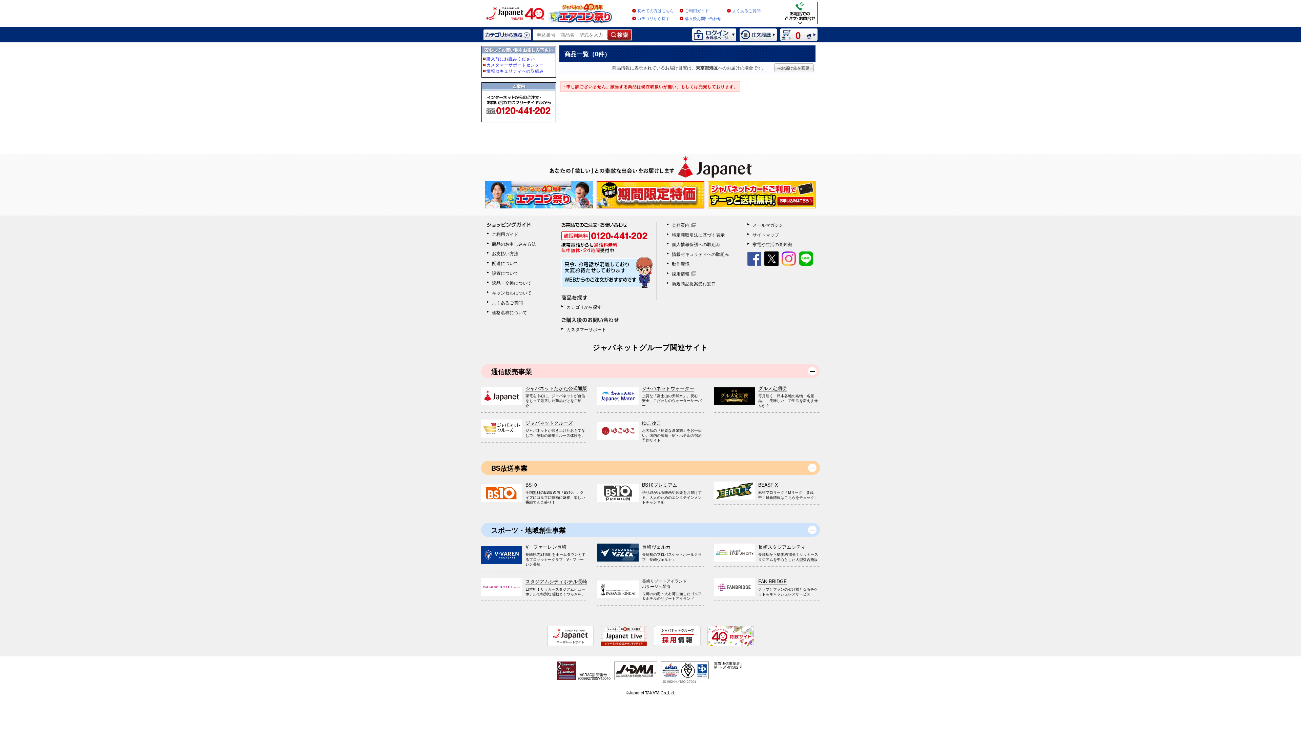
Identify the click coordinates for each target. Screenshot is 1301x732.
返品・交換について (512, 283)
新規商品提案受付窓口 (694, 283)
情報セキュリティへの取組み (700, 254)
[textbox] (570, 35)
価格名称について (509, 312)
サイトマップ (765, 234)
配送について (505, 263)
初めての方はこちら (655, 10)
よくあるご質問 (746, 10)
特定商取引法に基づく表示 (698, 234)
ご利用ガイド (697, 10)
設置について (505, 273)
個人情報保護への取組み (696, 244)
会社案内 (680, 225)
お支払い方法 (505, 253)
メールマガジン (767, 225)
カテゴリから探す (653, 18)
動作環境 (680, 264)
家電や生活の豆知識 (772, 244)
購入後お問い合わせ (703, 18)
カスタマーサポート (586, 329)
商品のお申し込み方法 (514, 244)
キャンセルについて (512, 292)
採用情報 (680, 273)
